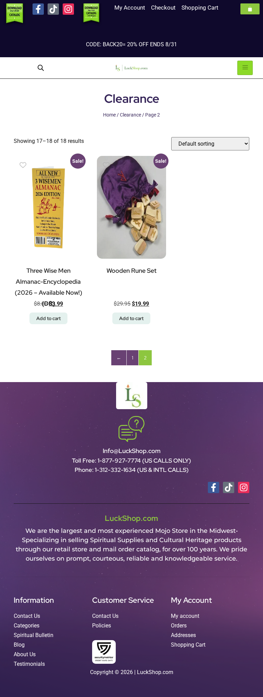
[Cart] (250, 8)
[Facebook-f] (38, 9)
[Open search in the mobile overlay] (40, 68)
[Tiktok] (53, 9)
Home (109, 115)
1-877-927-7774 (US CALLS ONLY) (144, 460)
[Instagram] (68, 9)
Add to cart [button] (48, 318)
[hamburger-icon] (245, 68)
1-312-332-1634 (116, 470)
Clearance (130, 115)
